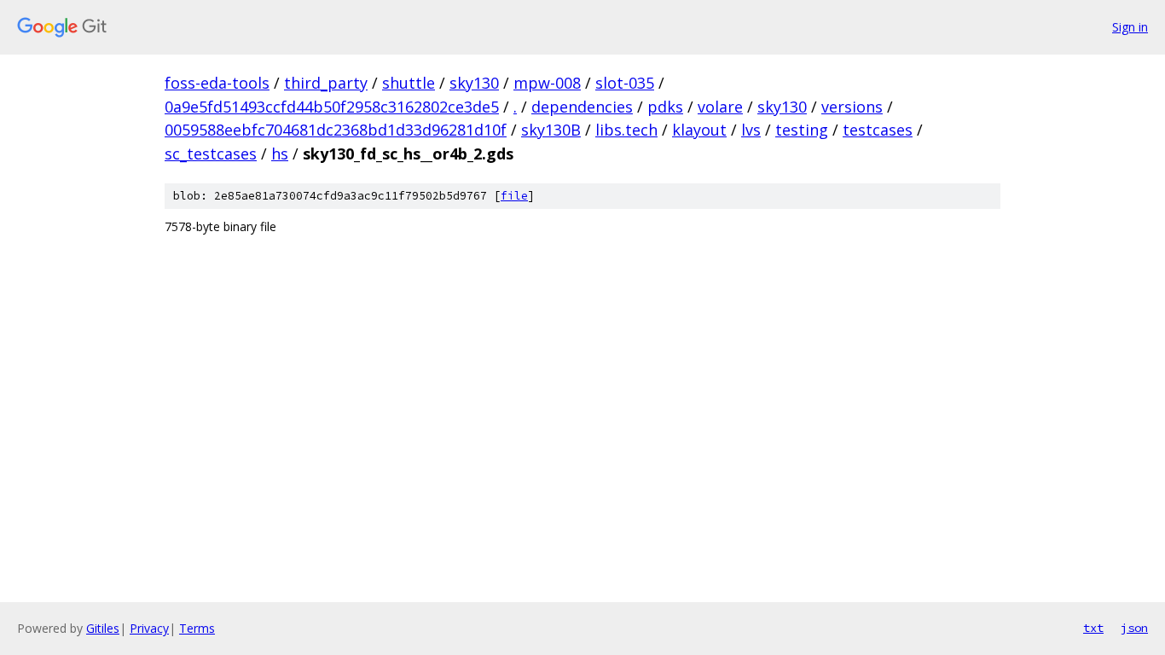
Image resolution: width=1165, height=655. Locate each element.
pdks (665, 106)
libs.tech (626, 129)
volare (720, 106)
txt (1093, 627)
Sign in (1130, 27)
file (514, 195)
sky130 (474, 82)
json (1134, 627)
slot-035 (624, 82)
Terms (197, 628)
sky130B (551, 129)
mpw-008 (547, 82)
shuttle (408, 82)
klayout (699, 129)
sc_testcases (211, 153)
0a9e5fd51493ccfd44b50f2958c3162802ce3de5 (332, 106)
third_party (326, 82)
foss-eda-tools (217, 82)
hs (279, 153)
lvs (751, 129)
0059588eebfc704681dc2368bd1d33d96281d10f (336, 129)
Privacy (149, 628)
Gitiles (102, 628)
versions (852, 106)
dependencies (582, 106)
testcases (878, 129)
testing (801, 129)
